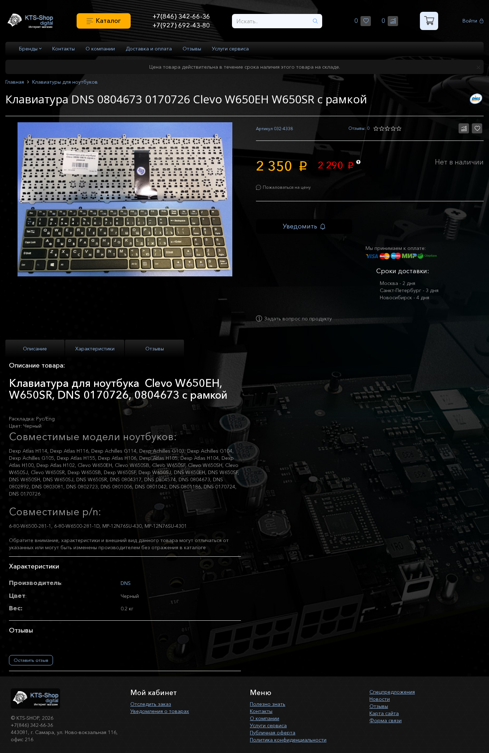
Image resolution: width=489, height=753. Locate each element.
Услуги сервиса (230, 48)
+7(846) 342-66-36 (181, 16)
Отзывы (192, 48)
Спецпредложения (392, 692)
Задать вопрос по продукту (298, 318)
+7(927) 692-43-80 (181, 25)
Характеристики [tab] (95, 348)
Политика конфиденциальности (288, 740)
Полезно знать (267, 704)
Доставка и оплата (149, 48)
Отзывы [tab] (154, 348)
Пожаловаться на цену (287, 187)
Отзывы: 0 (358, 128)
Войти (470, 21)
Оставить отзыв (31, 660)
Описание (35, 348)
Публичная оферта (272, 732)
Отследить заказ (150, 704)
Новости (379, 699)
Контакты (63, 48)
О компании (100, 48)
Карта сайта (384, 713)
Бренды (29, 48)
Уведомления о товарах (159, 711)
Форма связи (385, 720)
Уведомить (300, 226)
